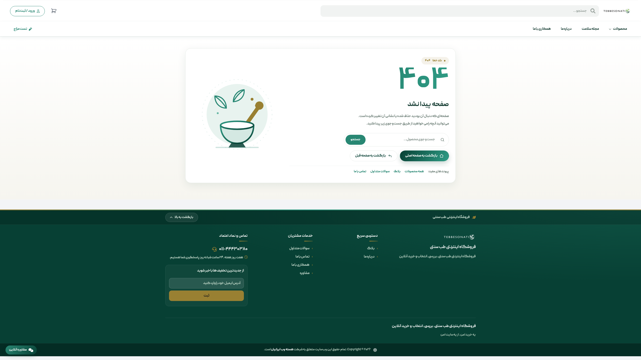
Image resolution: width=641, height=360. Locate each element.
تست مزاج (20, 29)
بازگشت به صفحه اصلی (421, 156)
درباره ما (566, 29)
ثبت (206, 295)
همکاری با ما (542, 29)
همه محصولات (414, 172)
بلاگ (397, 172)
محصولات (620, 29)
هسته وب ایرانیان (282, 350)
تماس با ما (360, 172)
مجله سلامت (590, 29)
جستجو (356, 139)
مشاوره (304, 273)
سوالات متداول (380, 172)
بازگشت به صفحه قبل (370, 156)
